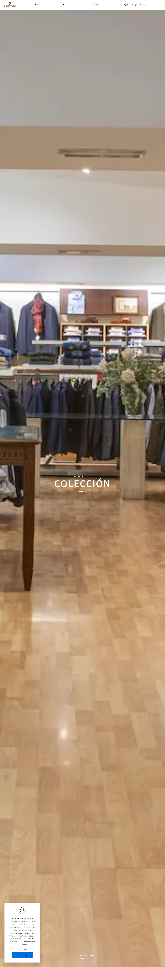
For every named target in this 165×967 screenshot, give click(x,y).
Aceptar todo (22, 955)
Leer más (22, 949)
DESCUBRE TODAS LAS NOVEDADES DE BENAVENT (82, 956)
